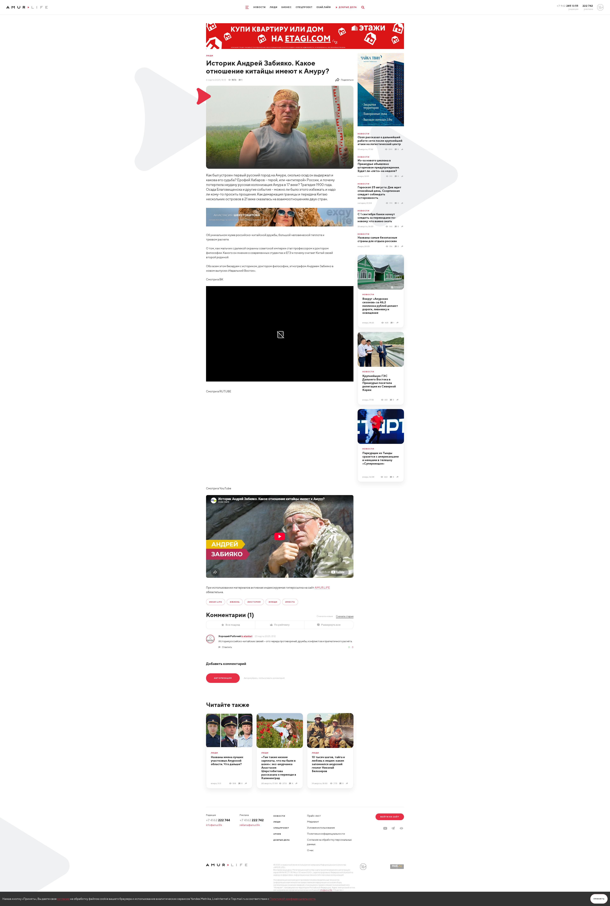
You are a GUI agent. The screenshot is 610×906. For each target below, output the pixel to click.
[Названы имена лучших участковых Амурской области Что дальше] (246, 783)
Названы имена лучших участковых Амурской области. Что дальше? (227, 760)
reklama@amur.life (250, 824)
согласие (63, 898)
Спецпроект (304, 7)
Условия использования (321, 827)
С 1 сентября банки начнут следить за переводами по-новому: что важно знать (377, 217)
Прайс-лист (314, 815)
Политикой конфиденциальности (292, 898)
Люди (273, 7)
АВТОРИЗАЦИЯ (223, 678)
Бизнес (286, 7)
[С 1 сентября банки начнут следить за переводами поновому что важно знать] (402, 226)
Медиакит (313, 821)
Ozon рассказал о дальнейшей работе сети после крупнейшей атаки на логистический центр (380, 140)
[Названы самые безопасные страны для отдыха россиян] (402, 246)
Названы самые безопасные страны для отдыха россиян (377, 239)
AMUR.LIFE (322, 587)
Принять (598, 899)
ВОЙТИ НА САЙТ (389, 817)
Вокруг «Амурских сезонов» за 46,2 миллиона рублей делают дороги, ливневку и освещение (380, 305)
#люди (273, 602)
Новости (259, 7)
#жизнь (235, 602)
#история (254, 602)
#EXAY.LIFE (215, 602)
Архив (277, 834)
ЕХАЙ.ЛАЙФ (324, 7)
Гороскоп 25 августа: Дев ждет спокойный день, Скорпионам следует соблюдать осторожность (379, 192)
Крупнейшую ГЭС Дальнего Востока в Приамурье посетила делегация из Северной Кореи (379, 383)
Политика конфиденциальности (326, 833)
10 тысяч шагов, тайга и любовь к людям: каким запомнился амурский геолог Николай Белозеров (328, 764)
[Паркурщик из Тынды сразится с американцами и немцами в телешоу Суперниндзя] (397, 477)
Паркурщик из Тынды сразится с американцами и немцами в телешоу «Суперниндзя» (380, 458)
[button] (401, 828)
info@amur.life (214, 824)
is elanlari (246, 636)
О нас (310, 850)
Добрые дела (281, 840)
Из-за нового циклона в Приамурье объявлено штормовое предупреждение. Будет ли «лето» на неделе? (379, 166)
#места (290, 602)
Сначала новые (325, 616)
